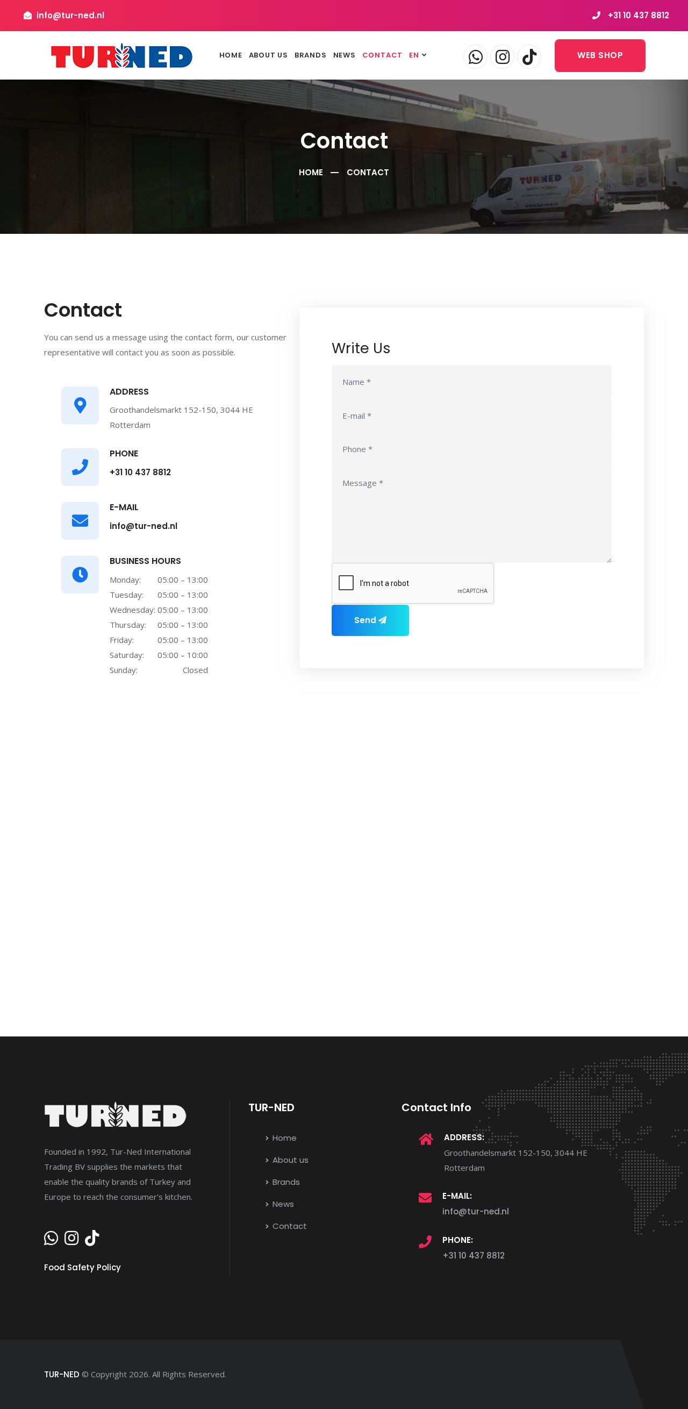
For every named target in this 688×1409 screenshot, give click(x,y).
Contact (382, 55)
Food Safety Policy (82, 1267)
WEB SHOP (600, 55)
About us (268, 55)
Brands (311, 55)
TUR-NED (62, 1374)
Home (230, 55)
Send (366, 620)
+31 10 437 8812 (638, 15)
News (344, 55)
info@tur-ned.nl (143, 526)
